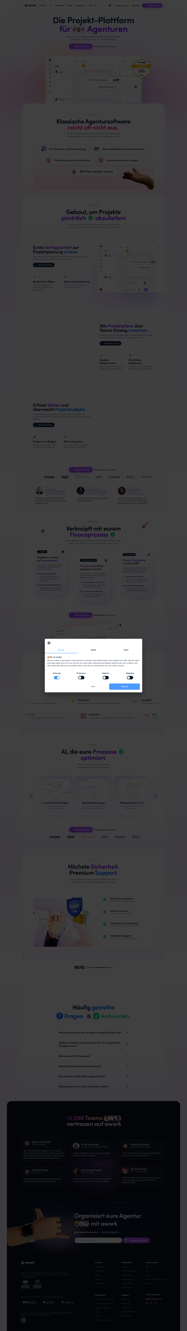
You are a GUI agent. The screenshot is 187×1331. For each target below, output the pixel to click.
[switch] (81, 677)
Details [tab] (93, 650)
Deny (93, 687)
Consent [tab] (61, 650)
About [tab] (126, 650)
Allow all (124, 687)
